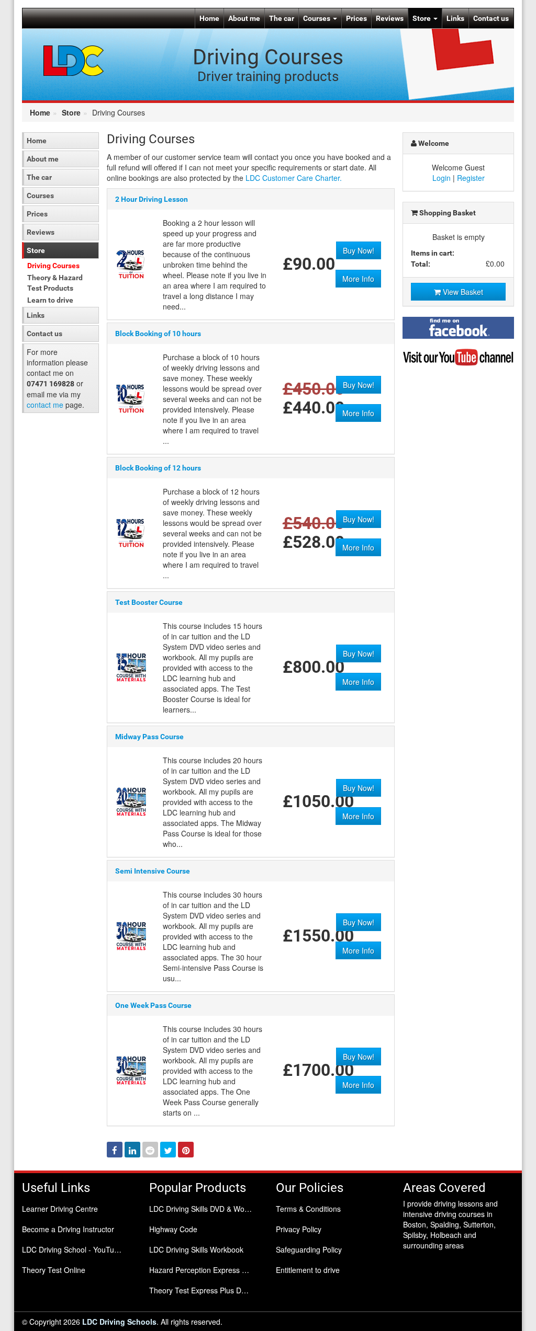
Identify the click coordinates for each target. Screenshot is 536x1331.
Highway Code (173, 1229)
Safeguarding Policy (309, 1249)
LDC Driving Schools (119, 1321)
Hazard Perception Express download (205, 1270)
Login (441, 178)
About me (244, 18)
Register (471, 178)
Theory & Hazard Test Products (55, 282)
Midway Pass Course (149, 736)
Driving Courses (53, 265)
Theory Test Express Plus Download (205, 1290)
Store (422, 18)
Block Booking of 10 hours (158, 333)
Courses (317, 18)
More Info (358, 278)
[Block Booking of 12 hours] (131, 531)
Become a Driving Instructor (68, 1229)
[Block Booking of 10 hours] (131, 397)
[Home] (74, 59)
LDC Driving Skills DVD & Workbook (205, 1208)
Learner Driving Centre (60, 1208)
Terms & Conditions (308, 1208)
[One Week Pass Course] (131, 1069)
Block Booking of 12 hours (158, 468)
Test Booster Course (149, 602)
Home (209, 18)
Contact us (491, 18)
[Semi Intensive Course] (131, 935)
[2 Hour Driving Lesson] (131, 263)
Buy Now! (358, 250)
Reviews (390, 18)
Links (455, 18)
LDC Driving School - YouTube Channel (77, 1249)
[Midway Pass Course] (131, 800)
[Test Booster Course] (131, 666)
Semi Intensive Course (152, 871)
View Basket (462, 291)
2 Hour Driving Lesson (151, 199)
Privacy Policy (298, 1229)
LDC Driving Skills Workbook (196, 1249)
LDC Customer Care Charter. (293, 178)
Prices (356, 18)
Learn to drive (50, 300)
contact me (45, 404)
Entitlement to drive (308, 1270)
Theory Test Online (53, 1270)
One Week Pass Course (153, 1005)
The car (281, 18)
